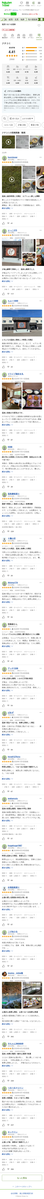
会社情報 (14, 1193)
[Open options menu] (40, 157)
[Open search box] (4, 118)
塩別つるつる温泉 (9, 24)
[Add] (39, 25)
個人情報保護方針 (26, 1193)
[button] (8, 142)
